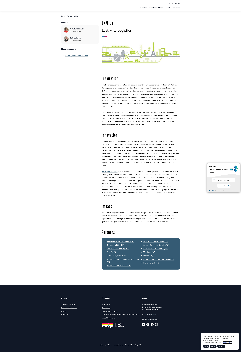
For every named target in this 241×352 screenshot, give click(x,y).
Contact (177, 3)
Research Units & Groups (156, 8)
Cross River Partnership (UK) (118, 248)
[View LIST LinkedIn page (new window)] (143, 324)
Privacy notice (106, 308)
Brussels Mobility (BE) (115, 245)
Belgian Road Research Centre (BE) (120, 241)
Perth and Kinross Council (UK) (155, 248)
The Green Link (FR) (151, 263)
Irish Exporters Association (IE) (155, 241)
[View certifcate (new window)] (120, 327)
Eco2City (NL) (112, 252)
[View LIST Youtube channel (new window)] (147, 324)
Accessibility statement (109, 318)
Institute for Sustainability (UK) (119, 265)
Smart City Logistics (109, 171)
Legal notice (106, 304)
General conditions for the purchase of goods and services (120, 314)
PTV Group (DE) (149, 252)
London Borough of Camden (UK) (156, 245)
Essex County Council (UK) (117, 255)
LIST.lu (171, 3)
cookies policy (227, 342)
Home (63, 16)
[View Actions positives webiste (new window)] (108, 328)
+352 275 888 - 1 (150, 314)
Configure (221, 346)
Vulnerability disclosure (109, 311)
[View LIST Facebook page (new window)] (152, 324)
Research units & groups (69, 308)
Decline (213, 346)
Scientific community (68, 304)
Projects (168, 8)
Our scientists (143, 8)
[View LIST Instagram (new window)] (156, 324)
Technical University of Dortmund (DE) (158, 259)
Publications (176, 8)
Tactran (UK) (148, 255)
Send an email (77, 31)
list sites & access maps (149, 319)
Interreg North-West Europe (76, 55)
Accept (206, 346)
